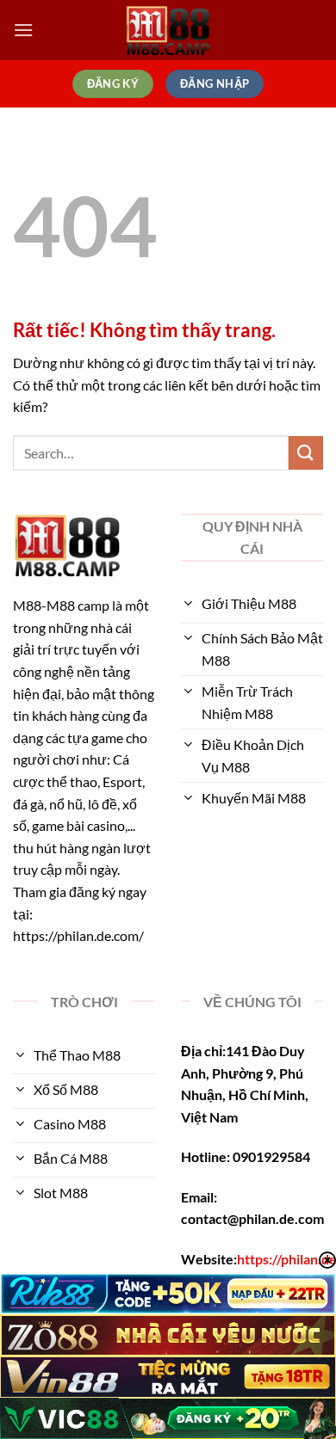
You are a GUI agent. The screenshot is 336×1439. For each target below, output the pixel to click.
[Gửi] (306, 453)
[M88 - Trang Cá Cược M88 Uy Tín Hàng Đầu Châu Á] (168, 30)
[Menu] (23, 30)
